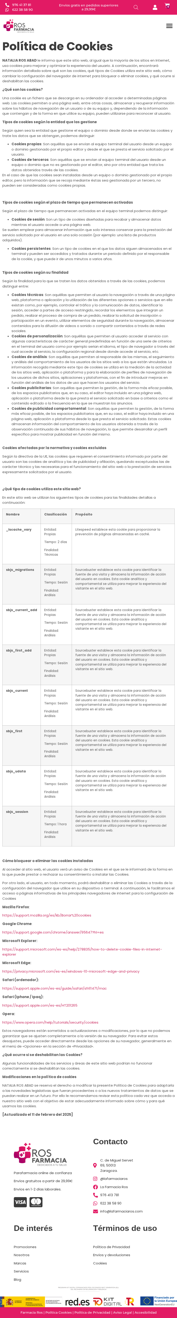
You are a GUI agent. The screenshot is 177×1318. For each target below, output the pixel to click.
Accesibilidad (146, 1312)
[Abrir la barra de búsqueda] (136, 7)
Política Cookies (58, 1312)
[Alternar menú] (169, 26)
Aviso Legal (122, 1312)
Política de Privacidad (92, 1312)
